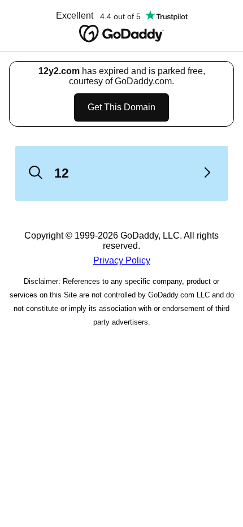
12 (61, 173)
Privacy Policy (121, 260)
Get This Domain (121, 107)
